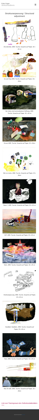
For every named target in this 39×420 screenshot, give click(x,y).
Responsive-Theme (23, 414)
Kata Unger (6, 3)
